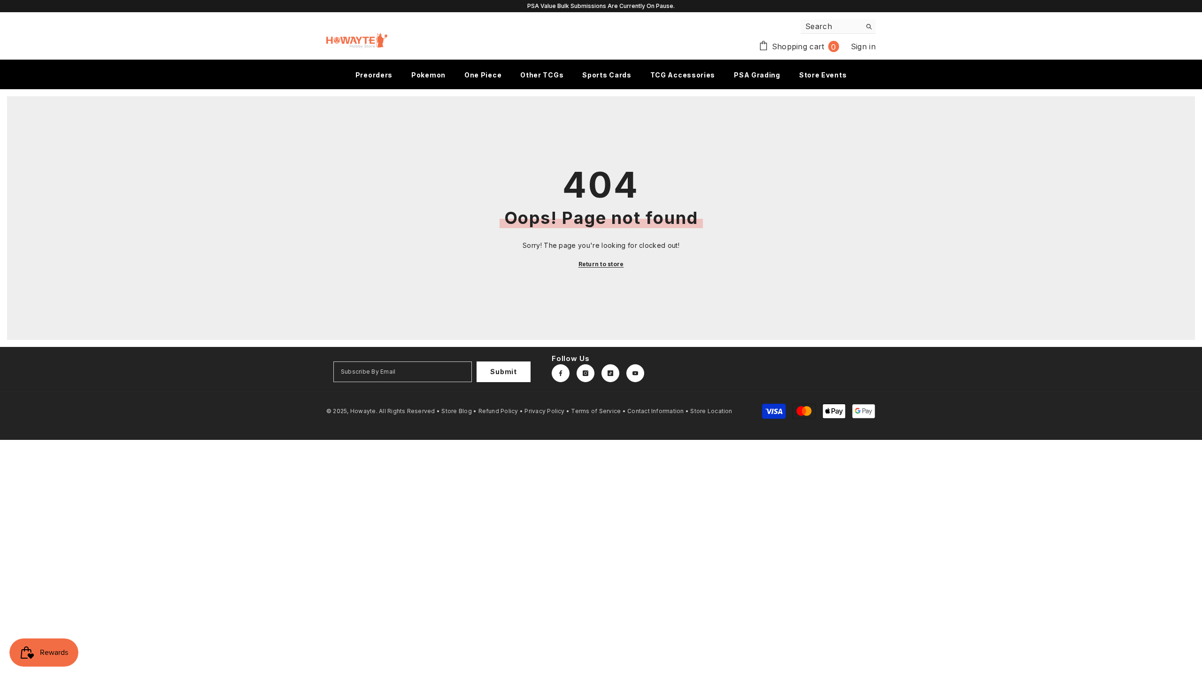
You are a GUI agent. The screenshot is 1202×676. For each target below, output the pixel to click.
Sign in (863, 46)
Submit (503, 372)
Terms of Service (596, 411)
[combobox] (831, 26)
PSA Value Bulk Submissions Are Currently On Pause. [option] (601, 5)
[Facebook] (561, 373)
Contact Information (655, 411)
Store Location (711, 411)
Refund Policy (498, 411)
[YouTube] (635, 373)
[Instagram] (585, 373)
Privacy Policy (544, 411)
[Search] (838, 26)
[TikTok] (610, 373)
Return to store (601, 264)
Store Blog (456, 411)
